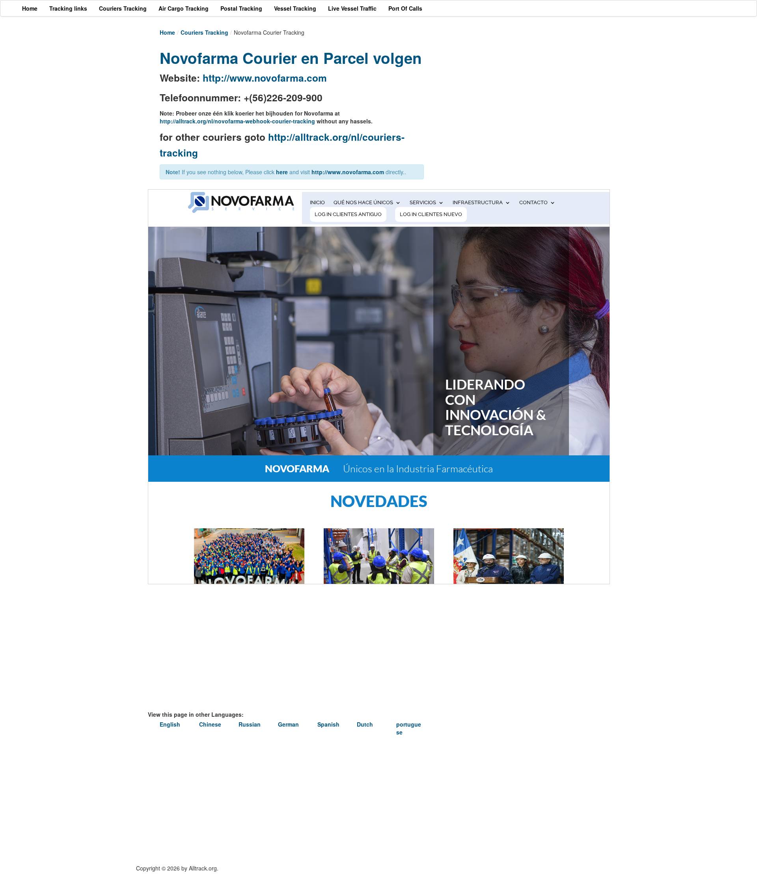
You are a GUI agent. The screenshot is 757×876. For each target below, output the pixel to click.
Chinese (210, 724)
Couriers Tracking (204, 32)
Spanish (328, 724)
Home (167, 32)
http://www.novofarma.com (265, 78)
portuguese (408, 728)
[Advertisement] (509, 101)
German (288, 724)
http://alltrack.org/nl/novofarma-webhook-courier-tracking (237, 121)
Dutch (365, 724)
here (282, 172)
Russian (250, 724)
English (170, 724)
